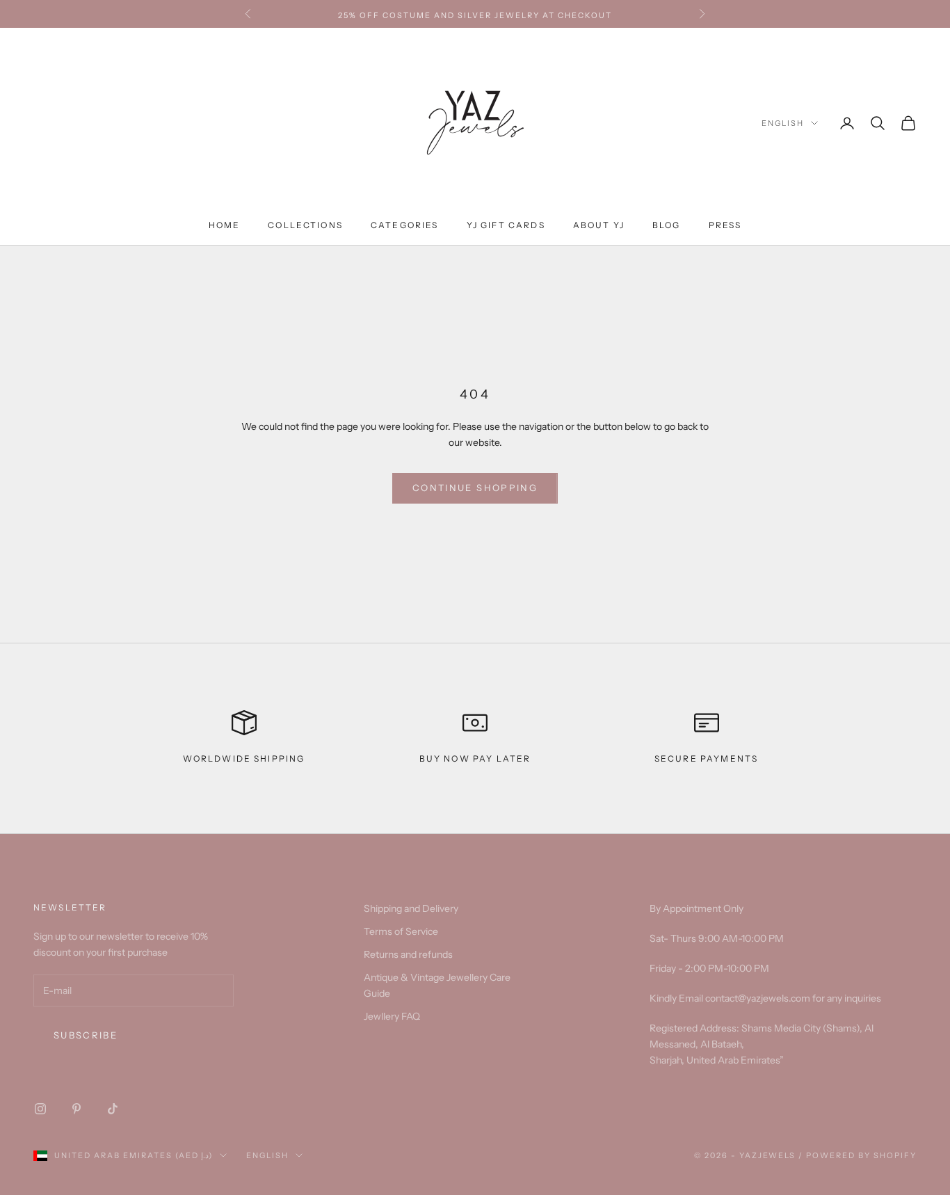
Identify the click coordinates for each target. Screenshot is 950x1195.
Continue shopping (475, 487)
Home (225, 225)
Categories (405, 225)
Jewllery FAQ (392, 1016)
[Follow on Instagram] (40, 1109)
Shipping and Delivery (411, 908)
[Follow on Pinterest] (76, 1109)
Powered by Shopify (861, 1155)
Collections (305, 225)
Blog (666, 225)
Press (725, 225)
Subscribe (86, 1035)
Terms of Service (401, 931)
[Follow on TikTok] (113, 1109)
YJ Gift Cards (506, 225)
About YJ (599, 225)
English (783, 123)
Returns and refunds (408, 954)
